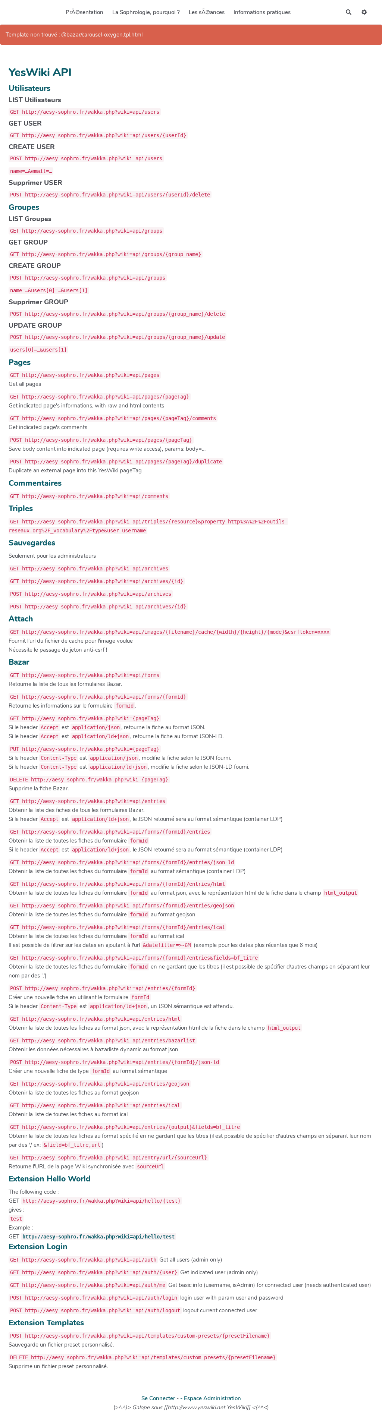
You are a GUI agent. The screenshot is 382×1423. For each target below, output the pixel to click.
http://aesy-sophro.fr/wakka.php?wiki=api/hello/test (98, 1237)
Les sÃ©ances (207, 12)
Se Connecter (158, 1398)
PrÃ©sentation (84, 12)
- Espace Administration (210, 1398)
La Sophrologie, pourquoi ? (146, 12)
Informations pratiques (262, 12)
